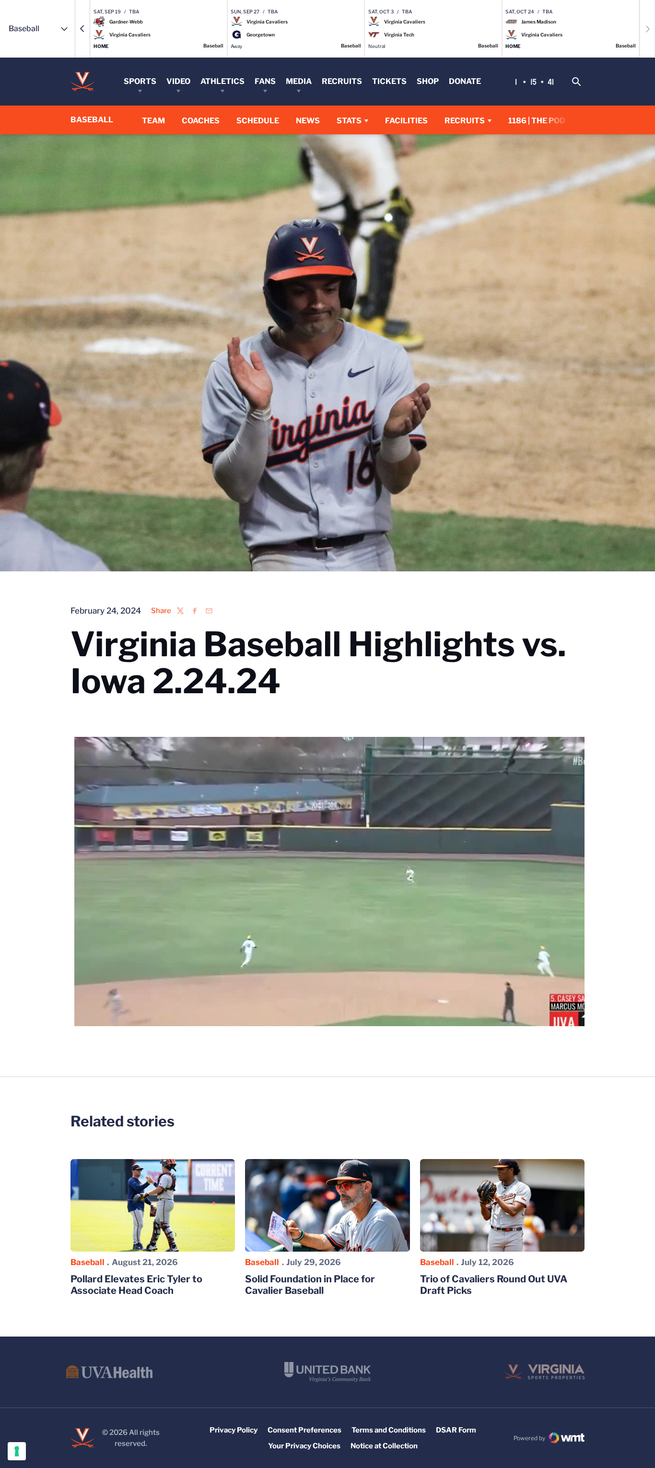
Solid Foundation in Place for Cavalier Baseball (310, 1284)
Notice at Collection (384, 1446)
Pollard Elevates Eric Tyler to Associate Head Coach (136, 1284)
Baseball (87, 1262)
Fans (265, 81)
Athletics (222, 81)
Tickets (389, 81)
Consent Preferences (304, 1430)
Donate (465, 81)
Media (299, 81)
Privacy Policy (233, 1430)
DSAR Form (456, 1430)
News (308, 120)
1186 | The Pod (536, 120)
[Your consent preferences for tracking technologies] (17, 1451)
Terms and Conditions (388, 1430)
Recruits (342, 81)
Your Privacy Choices (304, 1446)
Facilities (406, 120)
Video (178, 81)
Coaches (201, 120)
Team (153, 120)
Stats (349, 120)
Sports (140, 81)
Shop (428, 81)
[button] (82, 29)
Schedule (257, 120)
